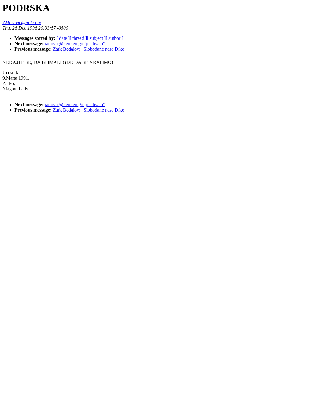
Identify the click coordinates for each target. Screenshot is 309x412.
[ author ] (114, 38)
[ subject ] (96, 38)
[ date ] (63, 38)
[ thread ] (78, 38)
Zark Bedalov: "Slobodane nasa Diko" (89, 49)
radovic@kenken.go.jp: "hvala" (75, 43)
